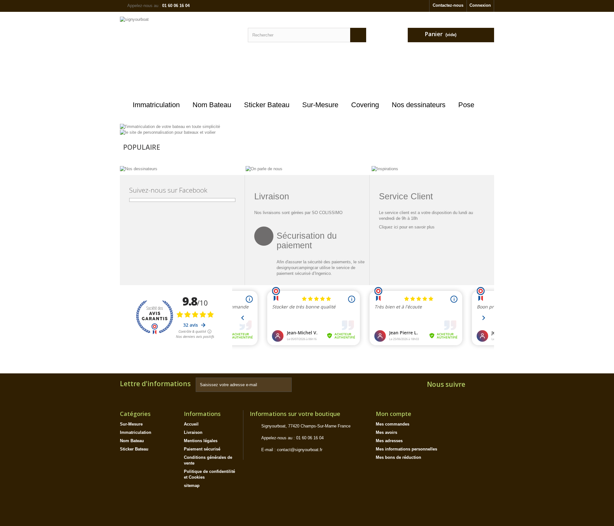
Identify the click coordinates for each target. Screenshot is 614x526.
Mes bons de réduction (398, 457)
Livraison (193, 432)
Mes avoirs (386, 432)
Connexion (480, 5)
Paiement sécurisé (202, 449)
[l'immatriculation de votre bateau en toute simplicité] (170, 126)
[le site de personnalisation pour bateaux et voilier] (168, 132)
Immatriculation (135, 432)
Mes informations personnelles (406, 449)
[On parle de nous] (264, 168)
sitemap (192, 485)
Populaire (141, 147)
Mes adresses (389, 440)
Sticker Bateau (134, 449)
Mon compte (393, 414)
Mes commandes (392, 424)
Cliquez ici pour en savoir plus (407, 227)
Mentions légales (200, 440)
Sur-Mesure (131, 424)
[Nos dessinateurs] (138, 168)
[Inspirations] (385, 168)
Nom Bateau (132, 440)
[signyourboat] (179, 56)
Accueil (191, 424)
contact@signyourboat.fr (299, 449)
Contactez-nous (448, 5)
